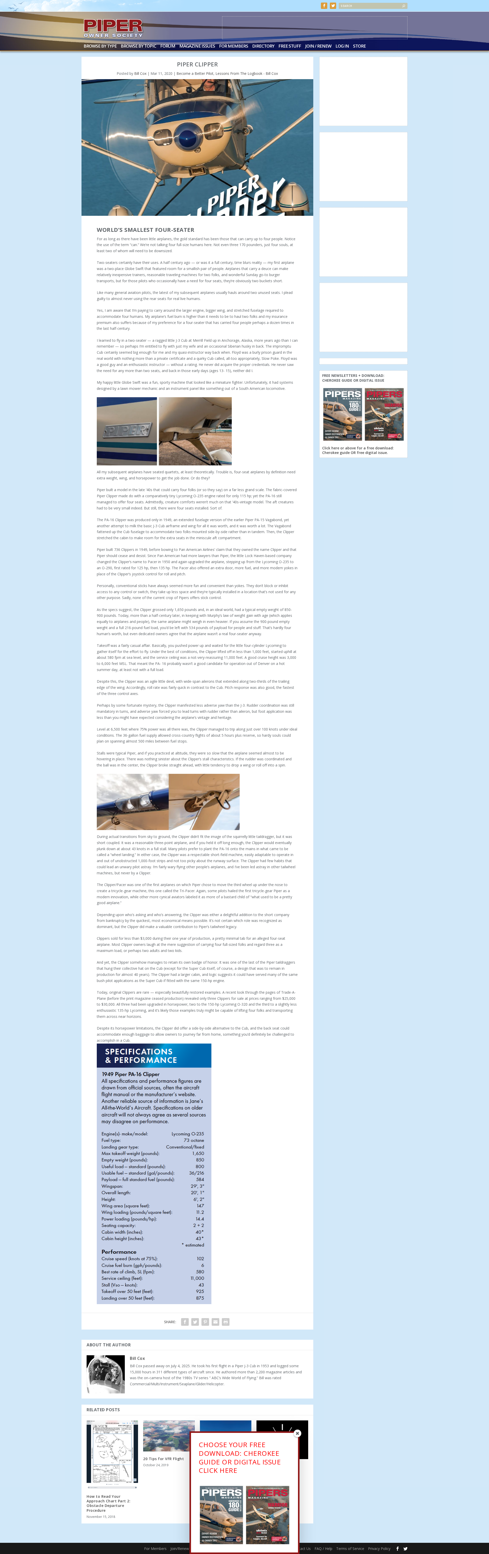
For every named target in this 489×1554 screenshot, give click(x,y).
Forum (167, 46)
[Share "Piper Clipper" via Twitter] (195, 1322)
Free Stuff (289, 46)
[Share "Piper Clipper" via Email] (215, 1322)
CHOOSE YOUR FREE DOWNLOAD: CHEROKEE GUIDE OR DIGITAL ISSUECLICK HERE (240, 1457)
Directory (263, 46)
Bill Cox (140, 73)
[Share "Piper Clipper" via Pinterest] (205, 1322)
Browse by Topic (138, 46)
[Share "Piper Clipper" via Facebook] (185, 1322)
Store (359, 46)
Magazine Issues (197, 46)
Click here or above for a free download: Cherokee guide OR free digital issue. (358, 450)
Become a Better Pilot (194, 73)
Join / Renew (318, 46)
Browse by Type (100, 46)
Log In (342, 46)
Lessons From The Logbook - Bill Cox (246, 73)
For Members (233, 46)
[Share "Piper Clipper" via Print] (226, 1322)
